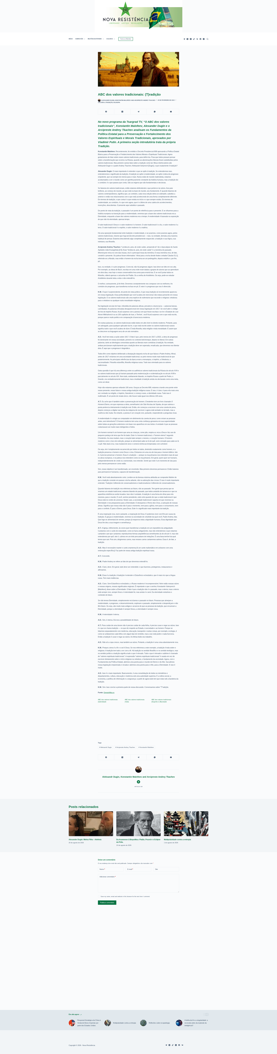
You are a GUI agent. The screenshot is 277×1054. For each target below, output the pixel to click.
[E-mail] (171, 111)
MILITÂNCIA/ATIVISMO (95, 39)
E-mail (130, 869)
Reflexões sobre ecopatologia (159, 1023)
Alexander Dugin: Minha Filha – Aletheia (85, 839)
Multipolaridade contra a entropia (177, 839)
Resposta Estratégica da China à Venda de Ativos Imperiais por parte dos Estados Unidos (89, 1023)
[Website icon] (138, 781)
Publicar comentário (107, 902)
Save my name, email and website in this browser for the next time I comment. (125, 896)
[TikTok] (194, 39)
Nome (102, 869)
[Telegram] (184, 39)
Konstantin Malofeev (146, 747)
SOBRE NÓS (79, 39)
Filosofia (116, 102)
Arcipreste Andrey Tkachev (125, 747)
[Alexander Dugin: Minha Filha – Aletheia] (91, 823)
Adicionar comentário (108, 877)
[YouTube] (191, 39)
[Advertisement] (138, 721)
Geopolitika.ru (109, 693)
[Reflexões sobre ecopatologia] (143, 1023)
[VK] (197, 39)
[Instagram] (204, 39)
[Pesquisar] (207, 39)
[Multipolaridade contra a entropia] (186, 823)
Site (156, 869)
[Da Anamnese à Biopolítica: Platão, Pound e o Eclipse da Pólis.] (138, 823)
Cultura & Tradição (105, 102)
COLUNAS (109, 39)
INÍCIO (71, 39)
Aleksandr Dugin (105, 747)
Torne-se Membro (125, 39)
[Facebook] (200, 39)
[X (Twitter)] (187, 39)
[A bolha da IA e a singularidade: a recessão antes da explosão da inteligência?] (179, 1023)
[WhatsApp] (155, 111)
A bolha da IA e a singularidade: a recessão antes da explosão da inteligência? (196, 1023)
